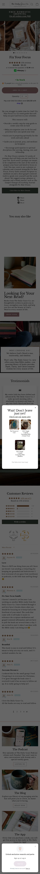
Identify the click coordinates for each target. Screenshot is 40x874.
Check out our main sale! (20, 417)
